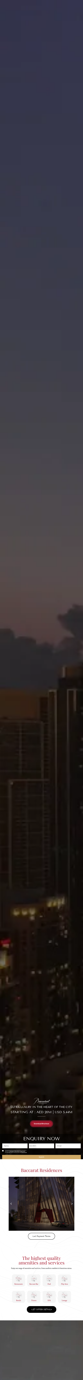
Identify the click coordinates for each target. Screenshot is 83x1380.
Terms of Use (24, 1152)
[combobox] (32, 1145)
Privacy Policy (22, 1151)
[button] (41, 1124)
